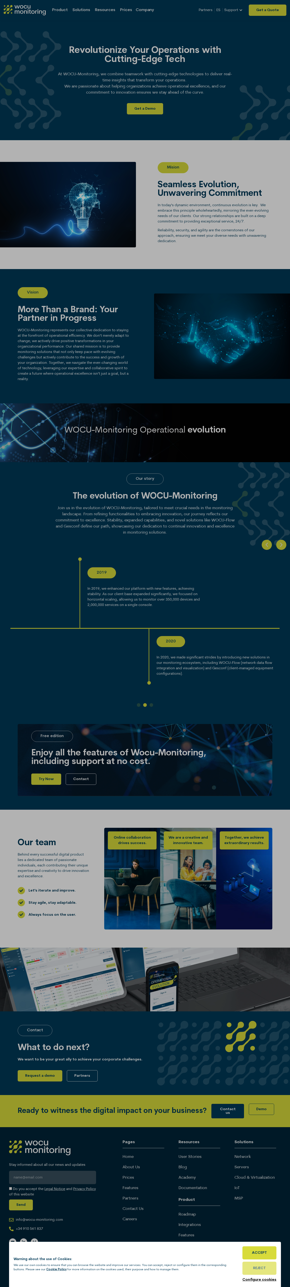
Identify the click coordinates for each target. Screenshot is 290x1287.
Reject (259, 1268)
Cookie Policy (56, 1269)
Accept (259, 1253)
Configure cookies (259, 1280)
